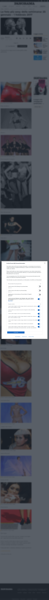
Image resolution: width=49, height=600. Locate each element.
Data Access (24, 336)
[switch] (39, 286)
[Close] (45, 263)
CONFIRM (16, 332)
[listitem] (24, 283)
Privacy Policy (31, 336)
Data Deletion (17, 336)
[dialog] (24, 300)
